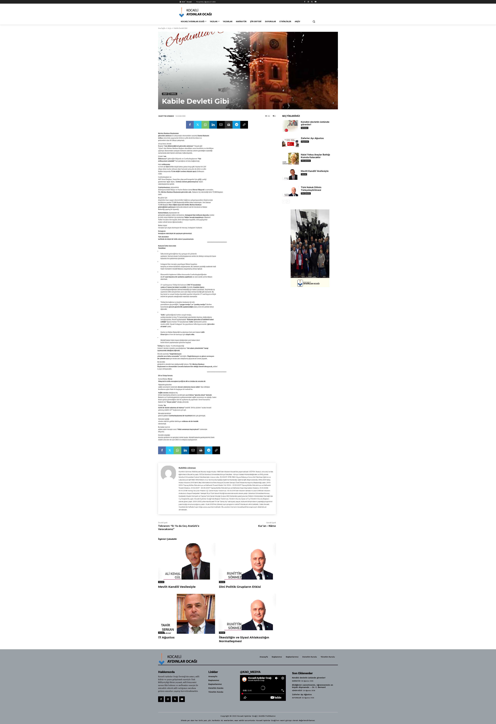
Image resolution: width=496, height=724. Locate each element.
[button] (314, 21)
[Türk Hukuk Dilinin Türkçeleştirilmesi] (290, 191)
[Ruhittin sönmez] (168, 488)
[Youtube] (315, 1)
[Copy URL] (244, 125)
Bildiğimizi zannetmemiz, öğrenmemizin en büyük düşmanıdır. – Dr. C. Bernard (312, 686)
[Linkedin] (213, 125)
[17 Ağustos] (186, 614)
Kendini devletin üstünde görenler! (308, 678)
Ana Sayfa (161, 28)
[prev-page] (283, 201)
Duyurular (305, 141)
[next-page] (287, 201)
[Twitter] (311, 1)
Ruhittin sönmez (166, 116)
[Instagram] (308, 1)
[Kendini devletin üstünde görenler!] (290, 126)
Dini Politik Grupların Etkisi (240, 587)
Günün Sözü (297, 690)
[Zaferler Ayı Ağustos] (290, 142)
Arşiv (169, 28)
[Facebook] (304, 1)
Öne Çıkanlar (306, 161)
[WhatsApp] (205, 125)
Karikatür (305, 128)
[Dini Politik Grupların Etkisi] (247, 563)
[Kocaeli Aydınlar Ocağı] (199, 12)
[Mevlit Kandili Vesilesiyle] (186, 563)
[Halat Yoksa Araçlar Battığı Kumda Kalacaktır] (290, 159)
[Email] (221, 125)
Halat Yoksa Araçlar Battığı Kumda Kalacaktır (315, 156)
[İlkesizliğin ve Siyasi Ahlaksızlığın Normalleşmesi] (247, 614)
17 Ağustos (166, 637)
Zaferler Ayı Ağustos (312, 138)
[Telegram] (236, 125)
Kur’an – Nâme (267, 526)
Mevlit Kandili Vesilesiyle (177, 587)
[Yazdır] (229, 125)
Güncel (173, 94)
